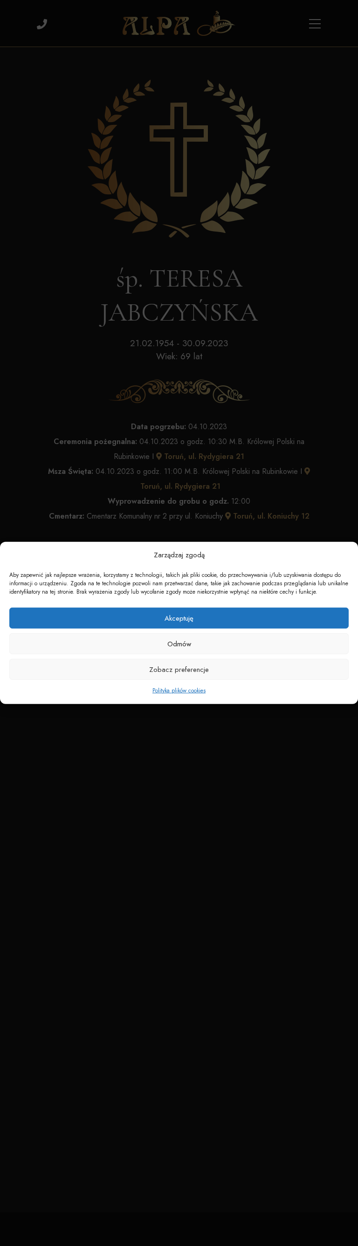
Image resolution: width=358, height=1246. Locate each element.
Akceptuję (179, 618)
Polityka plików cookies (179, 690)
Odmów (179, 644)
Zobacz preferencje (179, 669)
